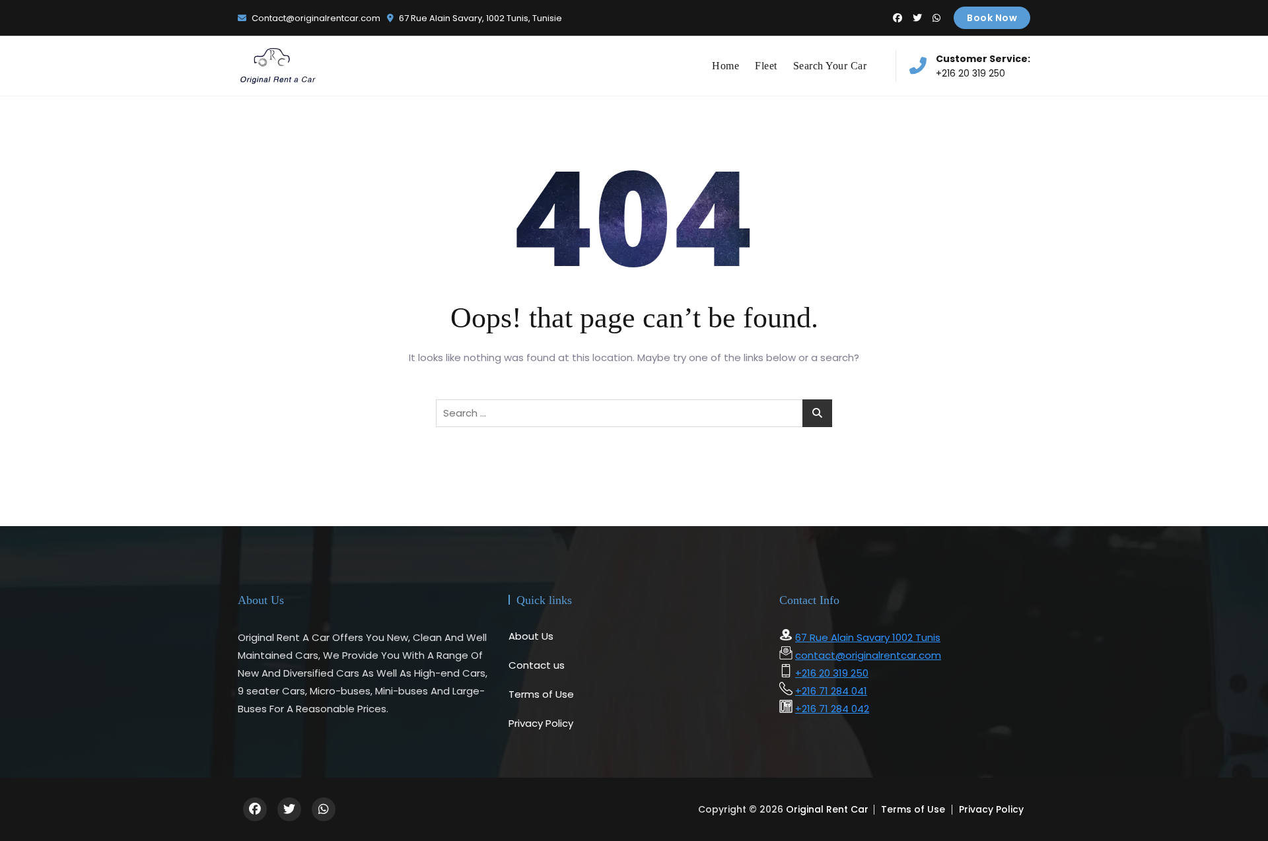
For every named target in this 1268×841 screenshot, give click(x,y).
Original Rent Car (827, 809)
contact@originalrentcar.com (868, 655)
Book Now (992, 17)
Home (725, 65)
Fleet (766, 65)
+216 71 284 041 (831, 691)
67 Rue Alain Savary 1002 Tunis (867, 637)
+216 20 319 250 (983, 66)
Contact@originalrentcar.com (315, 18)
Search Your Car (830, 65)
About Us (531, 636)
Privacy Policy (541, 723)
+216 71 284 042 (832, 709)
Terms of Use (541, 694)
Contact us (537, 665)
